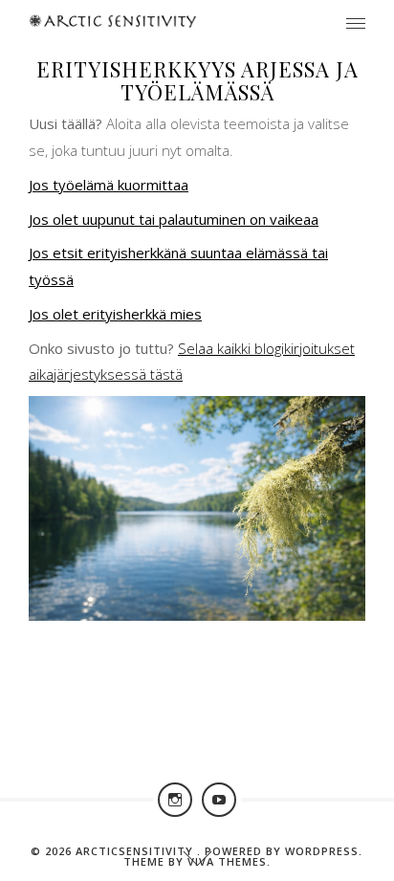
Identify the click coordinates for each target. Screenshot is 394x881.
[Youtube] (219, 799)
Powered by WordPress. (283, 851)
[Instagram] (175, 799)
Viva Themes (227, 861)
